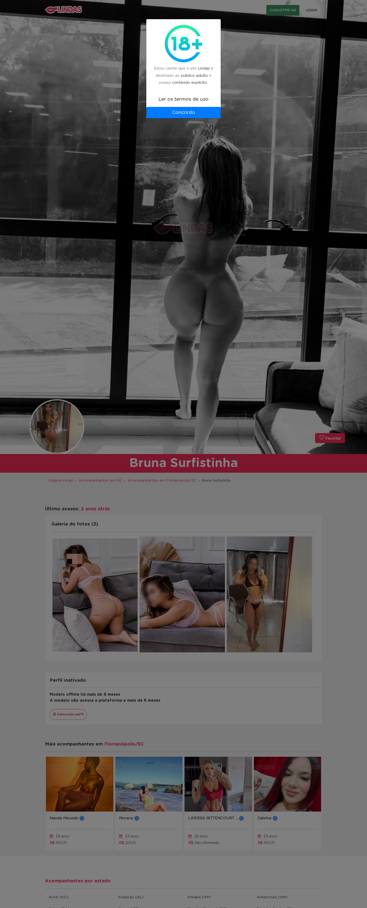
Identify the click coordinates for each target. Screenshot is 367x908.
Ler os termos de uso (183, 99)
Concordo (183, 112)
